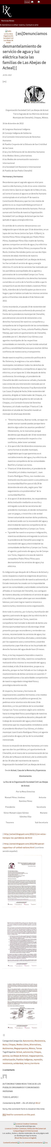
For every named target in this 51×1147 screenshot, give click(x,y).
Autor (5, 1044)
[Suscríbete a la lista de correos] (32, 2)
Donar (27, 2)
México (32, 1048)
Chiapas (12, 1044)
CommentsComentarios (33, 1142)
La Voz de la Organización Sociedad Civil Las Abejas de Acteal (8, 38)
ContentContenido (10, 1142)
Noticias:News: (7, 20)
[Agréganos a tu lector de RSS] (46, 2)
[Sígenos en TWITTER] (36, 2)
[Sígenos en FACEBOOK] (42, 2)
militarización (9, 1059)
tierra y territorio (31, 1063)
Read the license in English (25, 1138)
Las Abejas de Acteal (19, 1055)
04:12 (37, 1103)
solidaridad (18, 1063)
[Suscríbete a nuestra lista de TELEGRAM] (39, 2)
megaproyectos (36, 1055)
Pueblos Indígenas (24, 1059)
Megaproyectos (21, 1048)
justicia (6, 1055)
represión (38, 1059)
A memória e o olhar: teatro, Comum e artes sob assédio (25, 24)
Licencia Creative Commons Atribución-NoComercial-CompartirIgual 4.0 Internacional (25, 1129)
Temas (39, 1048)
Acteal (19, 1052)
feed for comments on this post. (19, 1114)
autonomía (28, 1052)
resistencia (7, 1063)
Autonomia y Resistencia (34, 1040)
